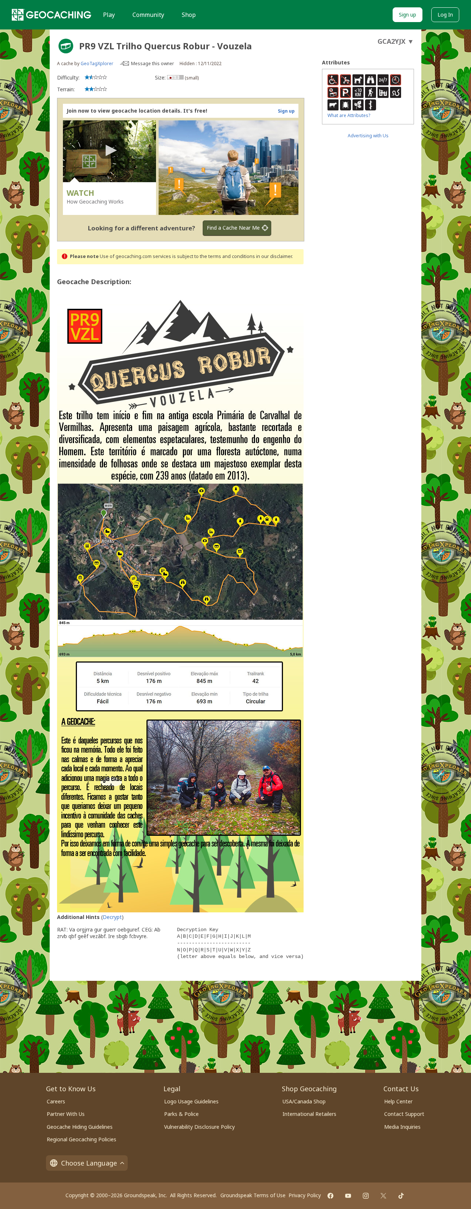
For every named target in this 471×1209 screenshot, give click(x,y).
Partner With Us (66, 1113)
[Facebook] (330, 1196)
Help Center (398, 1101)
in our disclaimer (274, 256)
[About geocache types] (66, 46)
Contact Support (404, 1113)
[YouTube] (348, 1196)
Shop (189, 15)
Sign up (407, 14)
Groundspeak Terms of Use (253, 1195)
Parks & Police (181, 1113)
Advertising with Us (368, 135)
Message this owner (152, 63)
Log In (445, 14)
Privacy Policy (304, 1195)
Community (148, 15)
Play (109, 15)
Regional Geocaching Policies (81, 1139)
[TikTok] (401, 1196)
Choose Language (89, 1163)
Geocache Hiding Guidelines (80, 1126)
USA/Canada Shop (304, 1101)
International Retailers (309, 1113)
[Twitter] (383, 1196)
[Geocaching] (51, 14)
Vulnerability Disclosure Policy (199, 1126)
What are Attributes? (348, 115)
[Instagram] (365, 1196)
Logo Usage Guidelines (191, 1101)
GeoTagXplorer (97, 63)
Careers (56, 1101)
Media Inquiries (402, 1126)
